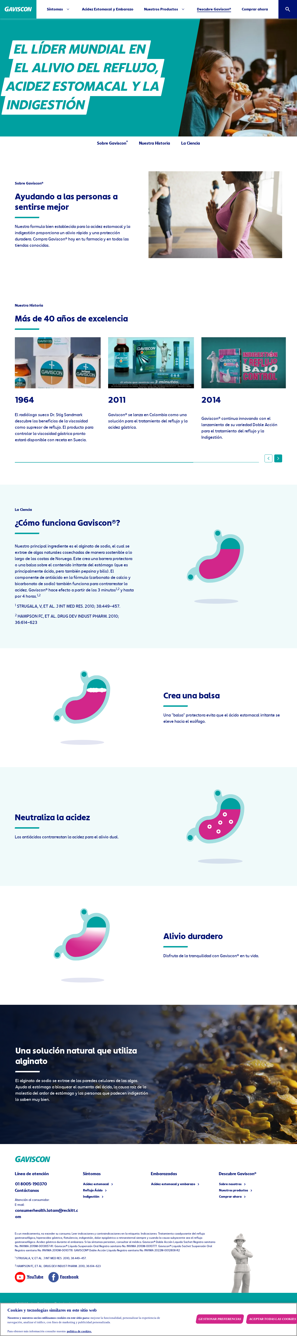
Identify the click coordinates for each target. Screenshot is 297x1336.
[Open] (287, 9)
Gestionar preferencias (220, 1319)
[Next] (278, 458)
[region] (148, 1319)
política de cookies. (79, 1331)
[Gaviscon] (18, 9)
